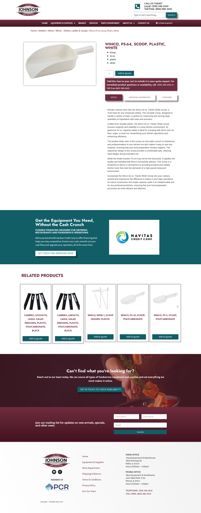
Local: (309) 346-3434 (156, 6)
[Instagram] (60, 472)
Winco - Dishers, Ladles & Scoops (72, 31)
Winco (51, 31)
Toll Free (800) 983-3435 (118, 88)
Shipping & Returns (91, 474)
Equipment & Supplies (62, 23)
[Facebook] (54, 472)
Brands (82, 23)
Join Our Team (89, 491)
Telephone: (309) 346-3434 (139, 491)
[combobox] (148, 15)
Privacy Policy (88, 485)
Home (45, 23)
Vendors (42, 31)
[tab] (113, 97)
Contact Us (143, 23)
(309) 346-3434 (164, 85)
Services (93, 23)
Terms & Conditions (91, 480)
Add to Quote (124, 73)
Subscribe (140, 432)
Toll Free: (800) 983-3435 (158, 9)
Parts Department (110, 23)
